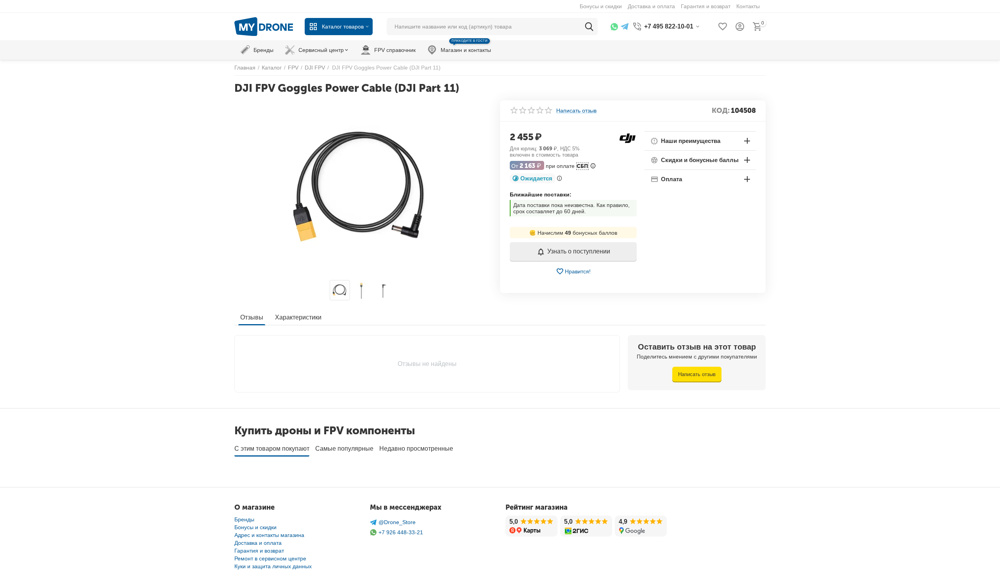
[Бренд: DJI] (627, 137)
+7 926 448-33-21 (401, 532)
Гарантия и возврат (259, 551)
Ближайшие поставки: (540, 194)
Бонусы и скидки (255, 527)
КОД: (721, 110)
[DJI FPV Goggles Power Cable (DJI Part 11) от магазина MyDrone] (362, 188)
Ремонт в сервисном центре (270, 558)
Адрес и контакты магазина (269, 535)
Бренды (244, 519)
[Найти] (589, 26)
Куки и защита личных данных (273, 566)
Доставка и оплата (258, 543)
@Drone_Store (397, 522)
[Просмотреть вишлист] (723, 26)
